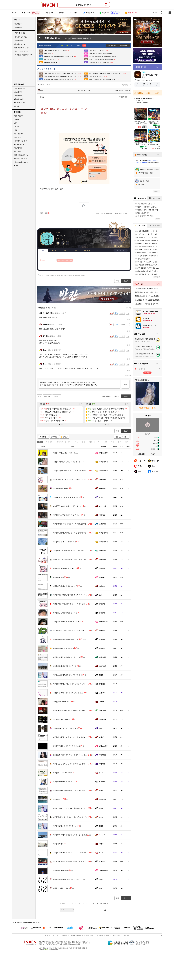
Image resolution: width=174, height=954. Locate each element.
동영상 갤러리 (19, 40)
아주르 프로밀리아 (20, 158)
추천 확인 (124, 213)
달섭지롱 (102, 648)
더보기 (67, 243)
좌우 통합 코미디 (61, 870)
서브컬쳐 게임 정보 (20, 141)
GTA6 (16, 165)
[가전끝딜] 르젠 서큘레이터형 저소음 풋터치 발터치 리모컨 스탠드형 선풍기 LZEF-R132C (147, 288)
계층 (112, 442)
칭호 (76, 251)
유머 (69, 442)
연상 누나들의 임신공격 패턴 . (65, 613)
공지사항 (126, 935)
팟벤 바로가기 (19, 116)
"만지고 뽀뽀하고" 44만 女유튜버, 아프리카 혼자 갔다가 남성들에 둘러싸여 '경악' (83, 808)
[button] (59, 424)
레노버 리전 (18, 148)
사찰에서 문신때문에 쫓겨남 (65, 826)
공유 (97, 213)
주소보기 (41, 85)
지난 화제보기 (111, 45)
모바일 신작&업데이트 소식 (23, 55)
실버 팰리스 (18, 151)
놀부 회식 (58, 577)
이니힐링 (63, 243)
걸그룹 (16, 126)
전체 (40, 442)
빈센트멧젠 (102, 524)
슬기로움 (102, 684)
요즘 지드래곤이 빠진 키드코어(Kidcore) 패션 (70, 755)
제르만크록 (102, 506)
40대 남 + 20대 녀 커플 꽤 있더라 (66, 497)
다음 (104, 903)
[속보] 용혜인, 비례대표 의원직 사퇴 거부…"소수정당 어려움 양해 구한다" (80, 595)
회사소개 (47, 935)
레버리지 (58, 844)
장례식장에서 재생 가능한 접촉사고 (67, 879)
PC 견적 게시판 (19, 102)
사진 (105, 442)
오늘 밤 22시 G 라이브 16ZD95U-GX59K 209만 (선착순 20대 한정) (147, 300)
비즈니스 (55, 935)
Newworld (102, 577)
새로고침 (128, 308)
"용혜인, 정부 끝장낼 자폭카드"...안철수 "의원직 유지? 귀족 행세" (78, 817)
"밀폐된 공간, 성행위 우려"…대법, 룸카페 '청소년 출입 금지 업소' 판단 (79, 524)
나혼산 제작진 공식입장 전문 (65, 586)
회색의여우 (102, 550)
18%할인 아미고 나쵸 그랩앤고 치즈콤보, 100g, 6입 (147, 292)
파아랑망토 (102, 755)
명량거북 (102, 630)
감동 (119, 442)
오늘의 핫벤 (18, 92)
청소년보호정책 (88, 935)
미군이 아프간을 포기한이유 (65, 666)
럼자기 (101, 728)
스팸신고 (117, 213)
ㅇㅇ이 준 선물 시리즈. (63, 453)
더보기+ (81, 404)
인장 (43, 251)
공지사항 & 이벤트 (20, 37)
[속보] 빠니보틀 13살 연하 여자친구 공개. (69, 604)
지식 (98, 442)
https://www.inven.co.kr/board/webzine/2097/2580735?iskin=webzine (65, 275)
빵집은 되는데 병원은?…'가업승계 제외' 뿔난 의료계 (73, 533)
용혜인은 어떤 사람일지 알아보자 (66, 657)
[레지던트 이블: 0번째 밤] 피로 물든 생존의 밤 (71, 710)
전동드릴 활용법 (60, 488)
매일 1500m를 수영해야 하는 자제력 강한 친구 (71, 559)
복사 (48, 85)
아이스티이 (102, 710)
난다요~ (58, 799)
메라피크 (102, 515)
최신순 (54, 308)
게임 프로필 (87, 251)
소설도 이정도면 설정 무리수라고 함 (67, 675)
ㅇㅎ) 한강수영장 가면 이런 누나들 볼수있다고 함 (72, 470)
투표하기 (147, 373)
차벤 (15, 123)
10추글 (55, 437)
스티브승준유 (103, 453)
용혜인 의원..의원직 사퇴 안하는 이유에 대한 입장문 (73, 684)
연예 (60, 442)
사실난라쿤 (102, 479)
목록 (120, 97)
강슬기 (42, 90)
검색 (70, 260)
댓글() (125, 97)
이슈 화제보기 (124, 45)
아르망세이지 (103, 462)
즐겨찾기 (65, 437)
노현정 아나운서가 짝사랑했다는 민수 (68, 693)
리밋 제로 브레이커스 (21, 155)
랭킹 (65, 251)
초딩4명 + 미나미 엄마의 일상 (65, 728)
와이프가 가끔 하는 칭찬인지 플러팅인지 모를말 (71, 550)
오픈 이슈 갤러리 (20, 88)
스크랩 (102, 213)
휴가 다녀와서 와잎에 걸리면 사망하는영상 (70, 835)
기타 (126, 442)
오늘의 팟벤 (18, 95)
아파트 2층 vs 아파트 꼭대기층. (66, 639)
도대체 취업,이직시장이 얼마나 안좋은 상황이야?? (72, 853)
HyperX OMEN (19, 144)
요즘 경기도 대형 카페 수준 (64, 542)
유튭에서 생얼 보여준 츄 (63, 648)
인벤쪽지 (58, 243)
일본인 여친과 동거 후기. (63, 781)
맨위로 (116, 396)
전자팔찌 (102, 568)
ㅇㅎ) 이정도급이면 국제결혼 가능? (67, 462)
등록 (125, 384)
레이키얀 (102, 764)
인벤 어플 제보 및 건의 (21, 47)
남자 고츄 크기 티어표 (62, 773)
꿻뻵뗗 (101, 675)
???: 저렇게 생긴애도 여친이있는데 (67, 506)
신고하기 (109, 213)
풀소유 (101, 773)
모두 (66, 260)
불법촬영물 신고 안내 (103, 935)
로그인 (154, 13)
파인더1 (101, 737)
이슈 (49, 442)
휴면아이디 (102, 488)
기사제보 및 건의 (20, 44)
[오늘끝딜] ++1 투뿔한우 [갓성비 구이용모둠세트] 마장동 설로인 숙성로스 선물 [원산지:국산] (147, 304)
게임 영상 (17, 137)
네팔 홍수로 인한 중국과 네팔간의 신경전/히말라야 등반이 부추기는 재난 (80, 861)
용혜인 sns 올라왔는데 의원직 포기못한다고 (70, 790)
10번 (62, 260)
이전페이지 (107, 396)
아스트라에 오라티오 (21, 162)
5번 (59, 260)
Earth (100, 595)
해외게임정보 (18, 133)
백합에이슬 (102, 657)
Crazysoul (102, 701)
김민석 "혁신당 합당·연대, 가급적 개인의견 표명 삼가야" (74, 737)
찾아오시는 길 (116, 935)
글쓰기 (126, 431)
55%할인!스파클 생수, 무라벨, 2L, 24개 (147, 296)
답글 (128, 319)
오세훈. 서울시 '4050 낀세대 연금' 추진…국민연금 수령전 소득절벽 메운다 (80, 630)
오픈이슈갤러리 (126, 85)
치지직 (16, 119)
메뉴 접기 (121, 250)
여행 (15, 130)
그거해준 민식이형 (61, 888)
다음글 (46, 396)
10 (101, 903)
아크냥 (101, 497)
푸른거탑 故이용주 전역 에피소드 (66, 746)
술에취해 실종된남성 (62, 719)
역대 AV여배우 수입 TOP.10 (64, 568)
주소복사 (41, 275)
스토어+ (157, 93)
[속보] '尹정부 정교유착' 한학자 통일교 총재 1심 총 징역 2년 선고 (77, 479)
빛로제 (101, 817)
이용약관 (64, 935)
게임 (90, 442)
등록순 (48, 308)
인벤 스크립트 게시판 (21, 51)
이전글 (56, 396)
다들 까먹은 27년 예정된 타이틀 (66, 622)
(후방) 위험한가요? (61, 701)
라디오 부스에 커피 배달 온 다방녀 (67, 515)
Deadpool (102, 835)
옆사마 (101, 790)
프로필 (54, 251)
